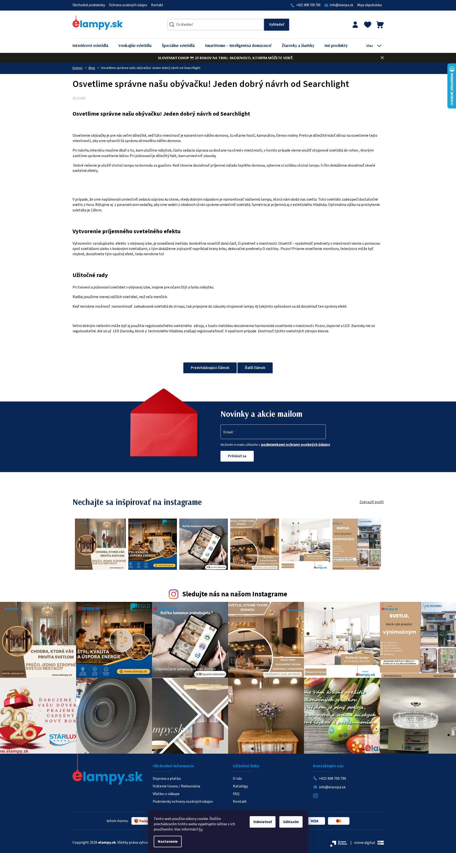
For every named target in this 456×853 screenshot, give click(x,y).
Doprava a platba (167, 778)
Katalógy (240, 786)
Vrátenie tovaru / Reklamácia (176, 786)
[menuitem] (94, 46)
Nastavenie (168, 841)
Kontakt (157, 5)
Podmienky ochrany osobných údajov (183, 801)
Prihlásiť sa (237, 456)
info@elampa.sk (341, 5)
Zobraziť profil (372, 502)
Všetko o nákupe (166, 794)
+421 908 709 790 (308, 5)
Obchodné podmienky (89, 5)
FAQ (236, 794)
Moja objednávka (369, 5)
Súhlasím (291, 822)
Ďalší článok (255, 367)
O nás (237, 778)
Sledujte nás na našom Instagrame (234, 594)
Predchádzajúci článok (210, 367)
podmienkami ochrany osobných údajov (295, 444)
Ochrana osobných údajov (128, 5)
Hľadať (276, 25)
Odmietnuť (262, 822)
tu (201, 829)
